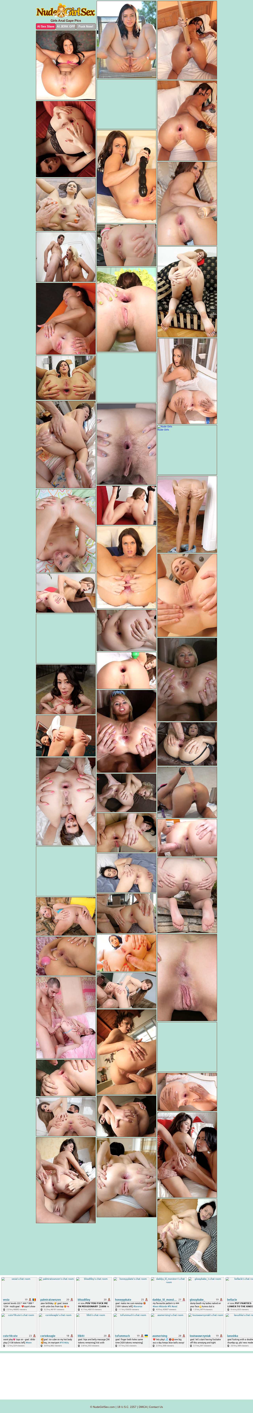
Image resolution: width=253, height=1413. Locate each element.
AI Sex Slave (45, 26)
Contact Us (156, 1406)
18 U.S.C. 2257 (126, 1406)
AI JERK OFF (66, 26)
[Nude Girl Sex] (66, 10)
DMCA (143, 1406)
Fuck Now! (85, 26)
